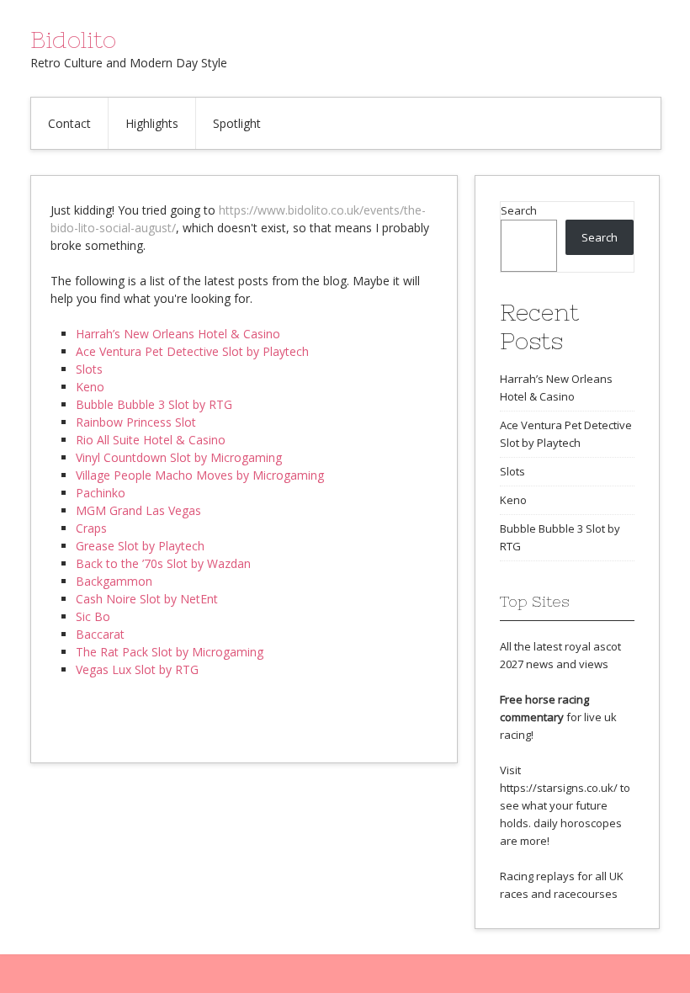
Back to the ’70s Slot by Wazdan (163, 563)
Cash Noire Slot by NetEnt (147, 599)
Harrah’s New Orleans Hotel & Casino (178, 334)
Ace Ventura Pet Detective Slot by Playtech (192, 351)
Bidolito (73, 39)
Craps (91, 528)
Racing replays (537, 876)
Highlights (151, 123)
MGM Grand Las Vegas (138, 510)
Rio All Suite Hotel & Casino (151, 440)
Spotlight (237, 123)
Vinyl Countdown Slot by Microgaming (179, 457)
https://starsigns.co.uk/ (559, 787)
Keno (90, 387)
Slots (89, 369)
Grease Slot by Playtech (140, 546)
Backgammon (114, 581)
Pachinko (100, 493)
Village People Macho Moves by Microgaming (200, 475)
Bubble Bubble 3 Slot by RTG (154, 404)
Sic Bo (93, 616)
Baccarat (100, 634)
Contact (69, 123)
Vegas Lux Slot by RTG (137, 669)
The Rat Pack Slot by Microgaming (169, 652)
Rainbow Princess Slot (136, 422)
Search (519, 210)
